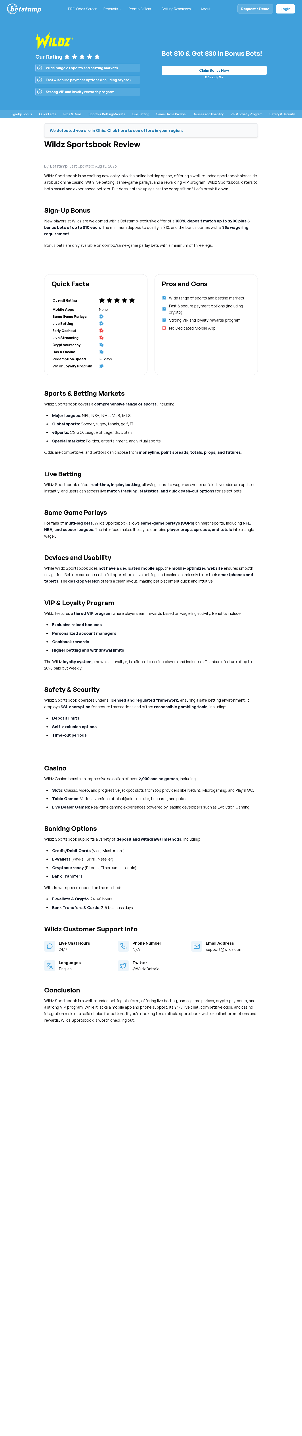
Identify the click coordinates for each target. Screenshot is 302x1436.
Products (110, 9)
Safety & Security (282, 114)
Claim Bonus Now (214, 70)
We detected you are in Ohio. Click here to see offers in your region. (116, 130)
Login (285, 9)
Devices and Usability (208, 114)
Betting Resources (176, 9)
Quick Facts (47, 114)
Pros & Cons (72, 114)
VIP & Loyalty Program (246, 114)
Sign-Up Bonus (21, 114)
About (205, 9)
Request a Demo (255, 9)
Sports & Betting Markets (107, 114)
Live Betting (140, 114)
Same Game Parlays (171, 114)
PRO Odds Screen (82, 9)
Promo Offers (140, 9)
